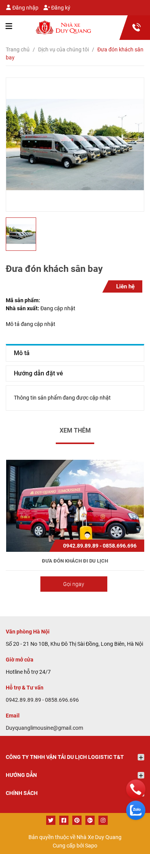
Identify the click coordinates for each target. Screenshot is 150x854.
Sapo (91, 845)
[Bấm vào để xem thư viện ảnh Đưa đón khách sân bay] (75, 144)
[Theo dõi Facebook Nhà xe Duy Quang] (63, 820)
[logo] (49, 27)
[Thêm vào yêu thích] (75, 503)
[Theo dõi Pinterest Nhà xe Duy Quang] (77, 820)
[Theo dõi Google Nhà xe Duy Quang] (90, 820)
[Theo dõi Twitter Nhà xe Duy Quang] (50, 820)
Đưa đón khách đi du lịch (75, 561)
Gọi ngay (73, 584)
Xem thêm (75, 430)
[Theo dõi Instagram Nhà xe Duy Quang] (103, 820)
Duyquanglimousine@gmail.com (44, 728)
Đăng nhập (24, 8)
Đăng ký (60, 8)
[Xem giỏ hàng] (134, 26)
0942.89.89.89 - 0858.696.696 (42, 700)
